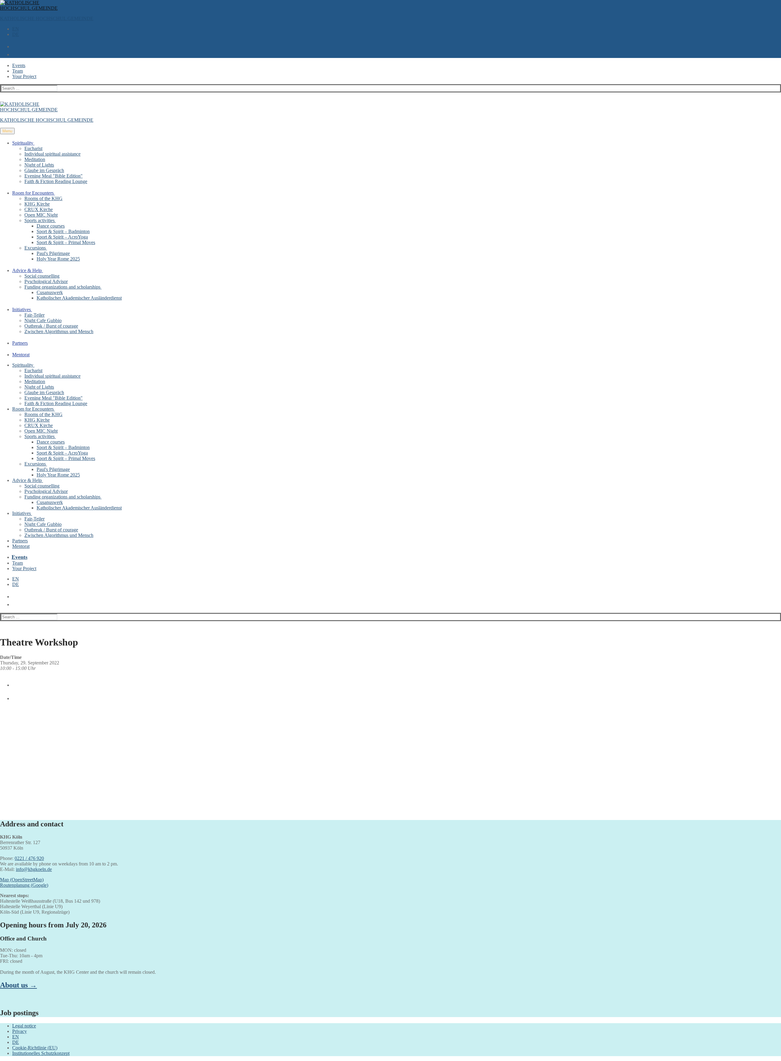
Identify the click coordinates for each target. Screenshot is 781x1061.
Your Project (24, 76)
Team (17, 71)
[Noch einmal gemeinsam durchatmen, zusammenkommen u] (292, 725)
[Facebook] (13, 682)
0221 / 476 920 (29, 858)
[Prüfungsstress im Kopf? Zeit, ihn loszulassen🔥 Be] (488, 722)
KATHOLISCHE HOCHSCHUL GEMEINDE (46, 18)
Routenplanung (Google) (24, 885)
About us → (18, 985)
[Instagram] (13, 696)
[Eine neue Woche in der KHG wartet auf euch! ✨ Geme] (96, 759)
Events (18, 65)
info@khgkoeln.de (34, 869)
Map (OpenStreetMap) (22, 879)
